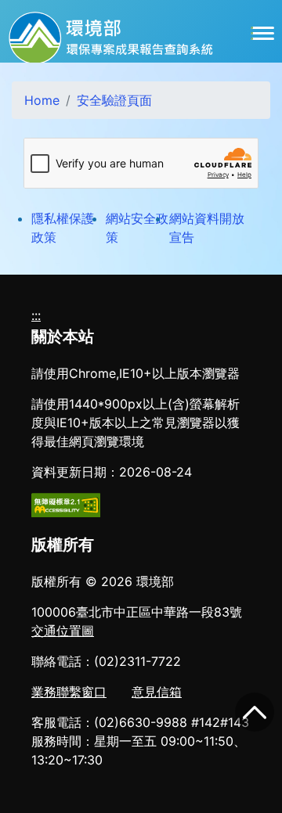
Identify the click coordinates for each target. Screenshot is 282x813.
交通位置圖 (62, 631)
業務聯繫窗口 (69, 692)
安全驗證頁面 (114, 100)
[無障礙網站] (65, 504)
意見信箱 (157, 692)
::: (36, 315)
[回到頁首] (254, 712)
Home (42, 100)
